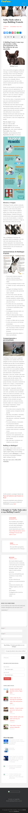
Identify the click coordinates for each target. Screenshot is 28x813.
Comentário (4, 610)
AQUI (14, 504)
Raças (4, 28)
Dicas (18, 26)
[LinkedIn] (9, 33)
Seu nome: (6, 666)
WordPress (16, 811)
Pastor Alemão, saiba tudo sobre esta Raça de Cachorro (16, 718)
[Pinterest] (12, 33)
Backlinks (11, 557)
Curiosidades (13, 26)
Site (2, 639)
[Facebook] (4, 33)
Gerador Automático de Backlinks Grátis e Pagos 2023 (16, 691)
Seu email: (6, 672)
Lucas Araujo (12, 518)
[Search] (22, 657)
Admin (11, 543)
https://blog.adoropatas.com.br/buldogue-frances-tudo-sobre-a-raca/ (17, 532)
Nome (3, 628)
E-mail (3, 633)
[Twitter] (7, 33)
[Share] (20, 33)
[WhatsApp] (17, 33)
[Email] (15, 33)
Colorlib (24, 809)
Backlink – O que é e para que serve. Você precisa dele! (16, 710)
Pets (21, 26)
